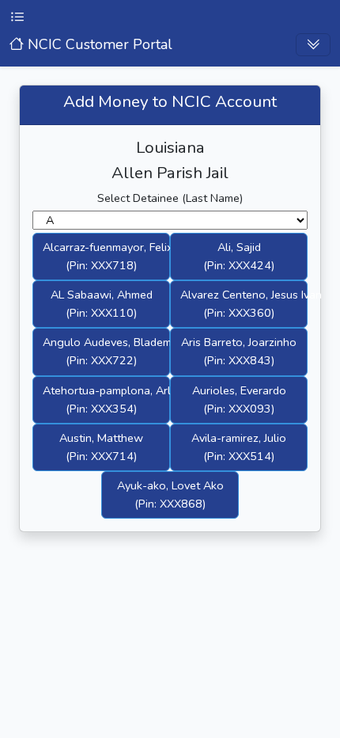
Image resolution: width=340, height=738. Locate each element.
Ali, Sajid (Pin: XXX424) (238, 256)
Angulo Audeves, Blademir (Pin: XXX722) (106, 351)
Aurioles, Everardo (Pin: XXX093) (239, 399)
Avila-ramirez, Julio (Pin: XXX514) (238, 447)
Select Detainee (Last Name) (170, 198)
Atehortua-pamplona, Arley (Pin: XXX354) (106, 399)
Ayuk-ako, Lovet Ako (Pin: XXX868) (170, 494)
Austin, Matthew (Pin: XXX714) (101, 447)
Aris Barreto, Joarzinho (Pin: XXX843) (239, 351)
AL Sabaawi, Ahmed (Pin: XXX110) (102, 304)
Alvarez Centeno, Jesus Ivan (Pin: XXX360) (244, 304)
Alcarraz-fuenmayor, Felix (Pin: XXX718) (106, 256)
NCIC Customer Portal (98, 44)
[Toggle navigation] (313, 44)
